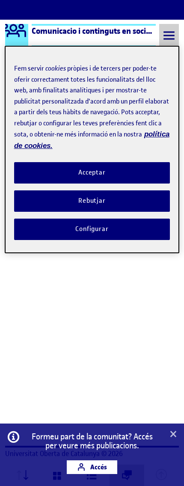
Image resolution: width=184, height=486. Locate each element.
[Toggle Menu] (169, 35)
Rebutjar (92, 200)
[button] (173, 435)
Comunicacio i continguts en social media (104, 30)
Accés (98, 466)
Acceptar (92, 172)
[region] (92, 149)
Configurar (92, 229)
